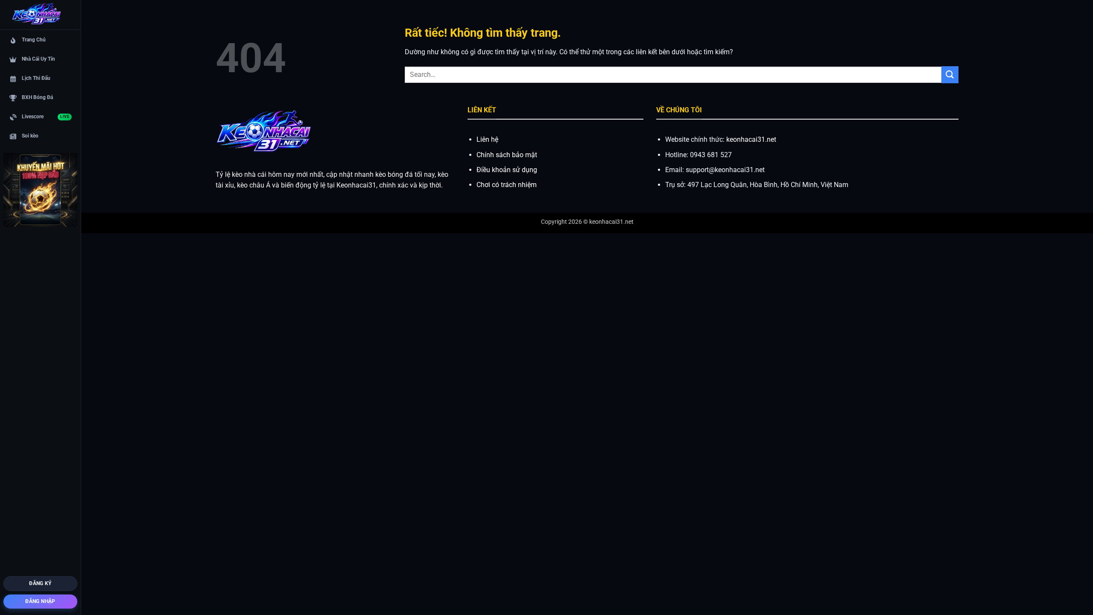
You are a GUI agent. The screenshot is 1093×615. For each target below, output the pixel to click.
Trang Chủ (34, 40)
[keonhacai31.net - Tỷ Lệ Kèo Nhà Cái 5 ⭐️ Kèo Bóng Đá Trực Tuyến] (36, 15)
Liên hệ (487, 139)
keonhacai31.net (751, 139)
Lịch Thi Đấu (36, 78)
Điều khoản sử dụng (506, 170)
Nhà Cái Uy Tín (38, 59)
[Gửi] (950, 74)
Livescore (45, 117)
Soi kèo (30, 136)
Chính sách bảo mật (506, 155)
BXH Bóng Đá (37, 97)
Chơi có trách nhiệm (506, 185)
